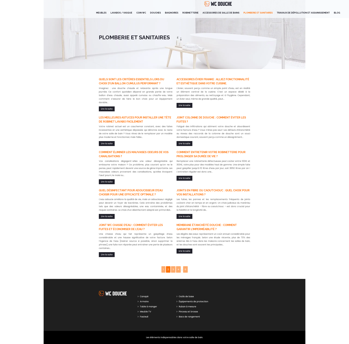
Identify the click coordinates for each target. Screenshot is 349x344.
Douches (155, 12)
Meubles (101, 12)
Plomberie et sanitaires (258, 12)
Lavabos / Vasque (121, 12)
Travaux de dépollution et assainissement (303, 12)
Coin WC (141, 12)
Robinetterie (190, 12)
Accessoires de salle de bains (221, 12)
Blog (337, 12)
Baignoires (171, 12)
